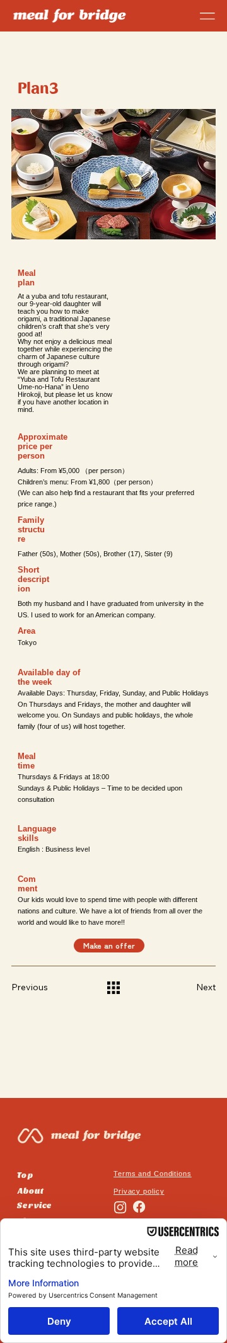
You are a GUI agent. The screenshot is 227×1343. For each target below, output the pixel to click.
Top (25, 1174)
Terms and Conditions (153, 1173)
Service (34, 1204)
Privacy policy (139, 1191)
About (31, 1190)
